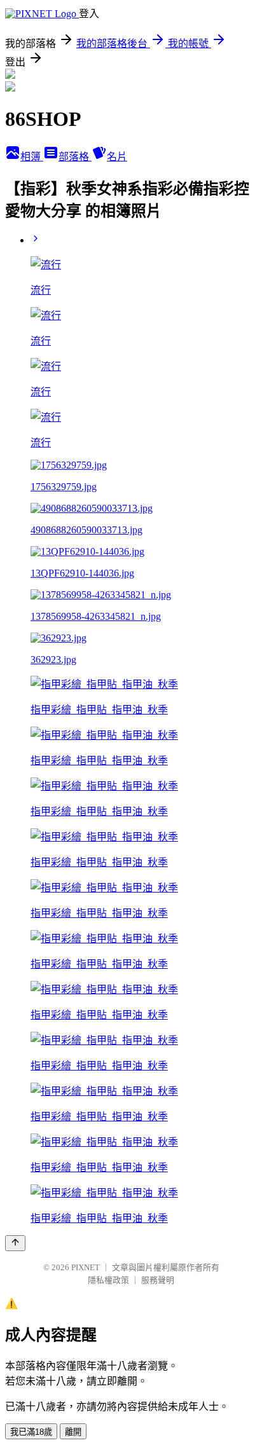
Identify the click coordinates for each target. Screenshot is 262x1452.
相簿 (31, 156)
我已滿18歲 (31, 1432)
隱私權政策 (108, 1280)
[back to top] (15, 1243)
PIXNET (85, 1267)
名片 (117, 156)
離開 (73, 1432)
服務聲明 (157, 1280)
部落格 (75, 156)
